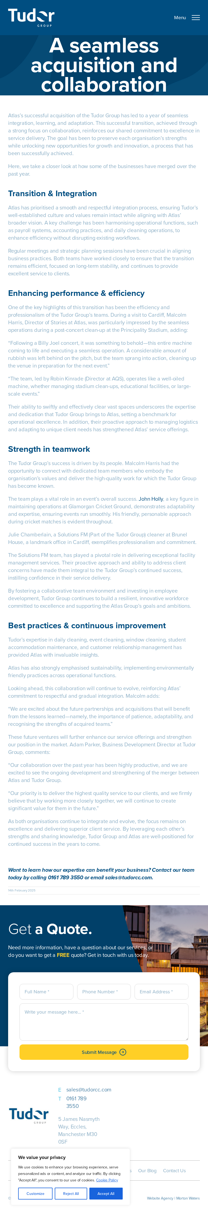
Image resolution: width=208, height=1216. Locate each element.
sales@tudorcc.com (89, 1089)
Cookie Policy (107, 1180)
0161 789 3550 (76, 1102)
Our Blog (147, 1170)
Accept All (106, 1193)
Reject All (71, 1193)
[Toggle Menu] (190, 17)
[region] (70, 1176)
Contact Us (174, 1170)
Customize (35, 1193)
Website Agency (160, 1198)
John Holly (151, 499)
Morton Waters (188, 1198)
